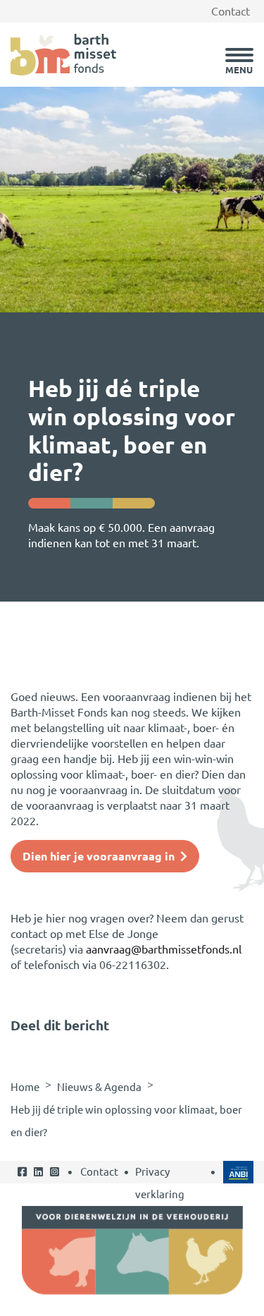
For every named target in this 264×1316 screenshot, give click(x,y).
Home (25, 1087)
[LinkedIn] (38, 1183)
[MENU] (239, 55)
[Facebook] (22, 1183)
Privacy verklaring (159, 1183)
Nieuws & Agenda (99, 1087)
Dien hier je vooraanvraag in (99, 856)
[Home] (63, 53)
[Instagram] (54, 1183)
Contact (230, 11)
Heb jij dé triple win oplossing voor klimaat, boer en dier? (126, 1121)
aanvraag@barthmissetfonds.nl (163, 949)
